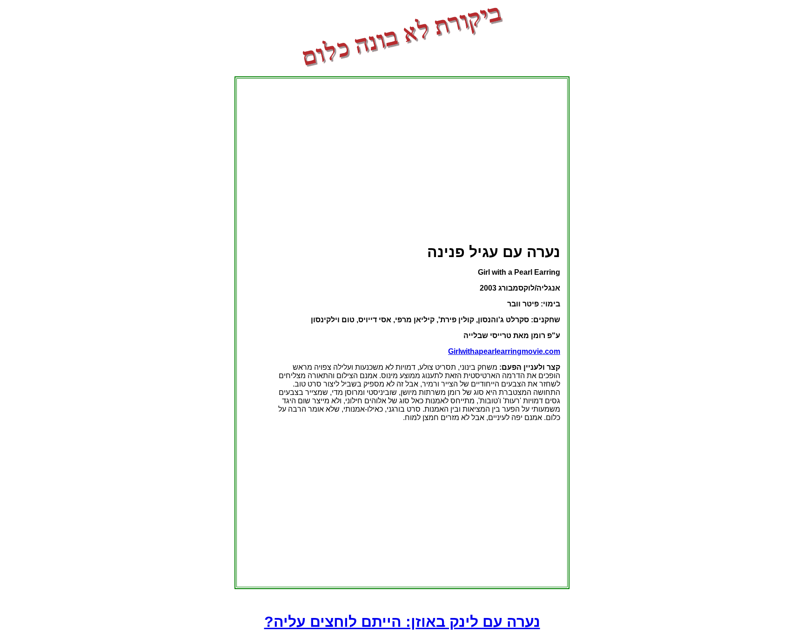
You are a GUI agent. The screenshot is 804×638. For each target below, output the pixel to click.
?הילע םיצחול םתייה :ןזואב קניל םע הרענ (402, 621)
